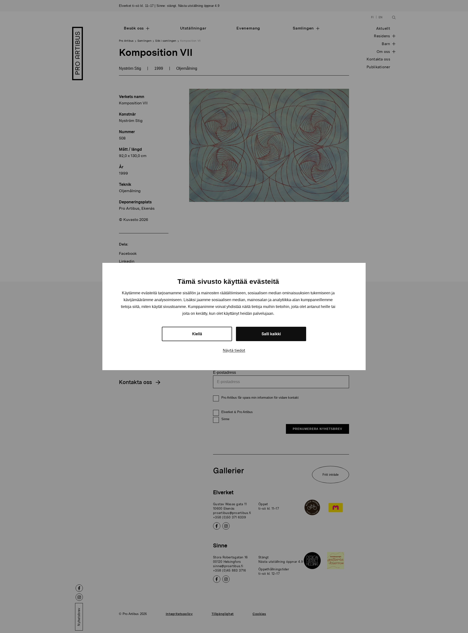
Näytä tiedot (234, 350)
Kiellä (197, 334)
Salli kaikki (271, 334)
